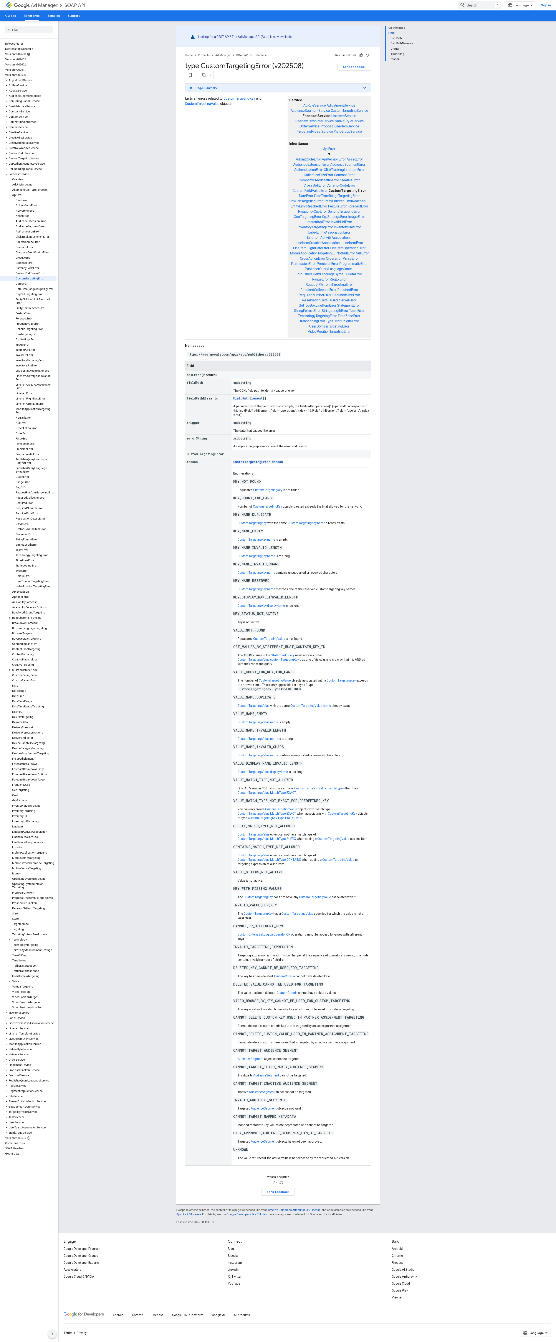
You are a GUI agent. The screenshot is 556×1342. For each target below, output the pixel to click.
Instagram (235, 1262)
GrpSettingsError (334, 217)
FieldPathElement (248, 398)
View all (397, 1297)
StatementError (348, 305)
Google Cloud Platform (187, 1315)
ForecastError (358, 206)
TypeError (333, 321)
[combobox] (479, 5)
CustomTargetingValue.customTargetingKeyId (269, 659)
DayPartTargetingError (306, 201)
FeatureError (337, 206)
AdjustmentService (341, 105)
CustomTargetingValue (202, 104)
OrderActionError (312, 258)
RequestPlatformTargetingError (329, 284)
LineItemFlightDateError (311, 248)
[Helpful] (361, 55)
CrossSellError (315, 185)
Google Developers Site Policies (247, 1214)
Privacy (82, 1333)
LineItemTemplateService (314, 121)
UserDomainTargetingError (329, 326)
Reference (32, 16)
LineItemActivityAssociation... (329, 238)
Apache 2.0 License (188, 1214)
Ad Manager (44, 5)
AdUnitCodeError (308, 159)
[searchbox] (29, 29)
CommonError (344, 175)
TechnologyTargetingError (317, 316)
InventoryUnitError (347, 227)
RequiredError (347, 290)
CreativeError (350, 180)
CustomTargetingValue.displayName (263, 772)
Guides (10, 16)
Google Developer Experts (81, 1262)
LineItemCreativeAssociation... (319, 243)
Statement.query (283, 655)
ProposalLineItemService (339, 126)
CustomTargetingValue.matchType (318, 788)
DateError (306, 196)
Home (189, 55)
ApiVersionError (334, 159)
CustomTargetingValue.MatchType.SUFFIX (267, 839)
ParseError (351, 258)
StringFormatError (307, 311)
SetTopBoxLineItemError (317, 305)
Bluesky (233, 1255)
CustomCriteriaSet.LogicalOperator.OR (264, 934)
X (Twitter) (235, 1276)
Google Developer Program (82, 1248)
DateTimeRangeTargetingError (337, 196)
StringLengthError (335, 311)
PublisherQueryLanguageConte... (329, 269)
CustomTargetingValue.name (310, 705)
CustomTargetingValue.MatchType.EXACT (267, 792)
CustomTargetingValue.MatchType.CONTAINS (269, 859)
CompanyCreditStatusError (319, 180)
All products (242, 1315)
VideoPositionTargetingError (329, 331)
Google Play (400, 1290)
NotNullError (345, 253)
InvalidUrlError (341, 222)
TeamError (356, 311)
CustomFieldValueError (310, 191)
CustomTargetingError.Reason (258, 462)
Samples (54, 16)
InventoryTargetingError (315, 227)
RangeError (320, 279)
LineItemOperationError (348, 248)
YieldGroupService (348, 131)
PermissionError (303, 264)
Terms (68, 1333)
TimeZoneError (349, 316)
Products (204, 55)
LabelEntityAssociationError (329, 232)
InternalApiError (318, 222)
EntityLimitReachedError (309, 206)
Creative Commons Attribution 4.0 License (294, 1210)
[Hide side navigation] (52, 1334)
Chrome (397, 1255)
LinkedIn (233, 1269)
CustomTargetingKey (239, 98)
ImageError (356, 217)
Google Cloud (401, 1283)
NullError (362, 253)
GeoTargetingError (307, 217)
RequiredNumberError (315, 295)
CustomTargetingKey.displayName (261, 605)
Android (397, 1248)
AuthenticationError (308, 170)
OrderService (309, 126)
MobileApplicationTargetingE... (313, 253)
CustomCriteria (284, 976)
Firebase (398, 1262)
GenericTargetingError (344, 211)
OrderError (334, 258)
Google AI (218, 1315)
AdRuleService (314, 105)
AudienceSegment (250, 1059)
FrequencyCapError (312, 211)
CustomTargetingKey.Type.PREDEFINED (275, 818)
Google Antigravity (404, 1276)
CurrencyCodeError (341, 185)
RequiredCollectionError (318, 290)
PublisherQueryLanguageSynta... (320, 274)
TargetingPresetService (315, 131)
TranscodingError (312, 321)
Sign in (546, 5)
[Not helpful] (367, 55)
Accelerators (72, 1269)
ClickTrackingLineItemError (344, 170)
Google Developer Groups (81, 1255)
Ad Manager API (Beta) (254, 36)
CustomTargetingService (349, 111)
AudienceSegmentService (310, 111)
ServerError (347, 300)
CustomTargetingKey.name (306, 523)
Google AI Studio (403, 1269)
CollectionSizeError (318, 175)
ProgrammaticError (353, 264)
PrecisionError (327, 264)
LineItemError (353, 243)
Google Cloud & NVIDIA (79, 1276)
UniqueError (350, 321)
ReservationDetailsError (320, 300)
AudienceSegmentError (347, 164)
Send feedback (354, 67)
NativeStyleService (349, 121)
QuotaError (354, 274)
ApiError (329, 149)
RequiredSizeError (346, 295)
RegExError (338, 279)
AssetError (355, 159)
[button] (28, 75)
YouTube (234, 1283)
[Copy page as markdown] (204, 75)
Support (74, 16)
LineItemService (343, 116)
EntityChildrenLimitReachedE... (346, 201)
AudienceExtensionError (311, 164)
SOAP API (75, 5)
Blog (231, 1248)
